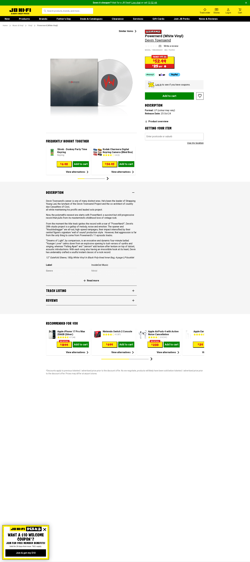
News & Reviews (208, 18)
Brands (43, 18)
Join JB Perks (182, 18)
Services (138, 18)
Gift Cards (158, 18)
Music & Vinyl (18, 26)
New (7, 18)
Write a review (171, 46)
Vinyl (30, 26)
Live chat (136, 2)
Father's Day (64, 18)
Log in (158, 84)
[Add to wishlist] (200, 95)
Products (24, 18)
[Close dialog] (45, 529)
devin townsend (158, 40)
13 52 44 (152, 2)
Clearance (118, 18)
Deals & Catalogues (91, 18)
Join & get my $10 (25, 552)
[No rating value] (152, 46)
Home (5, 26)
